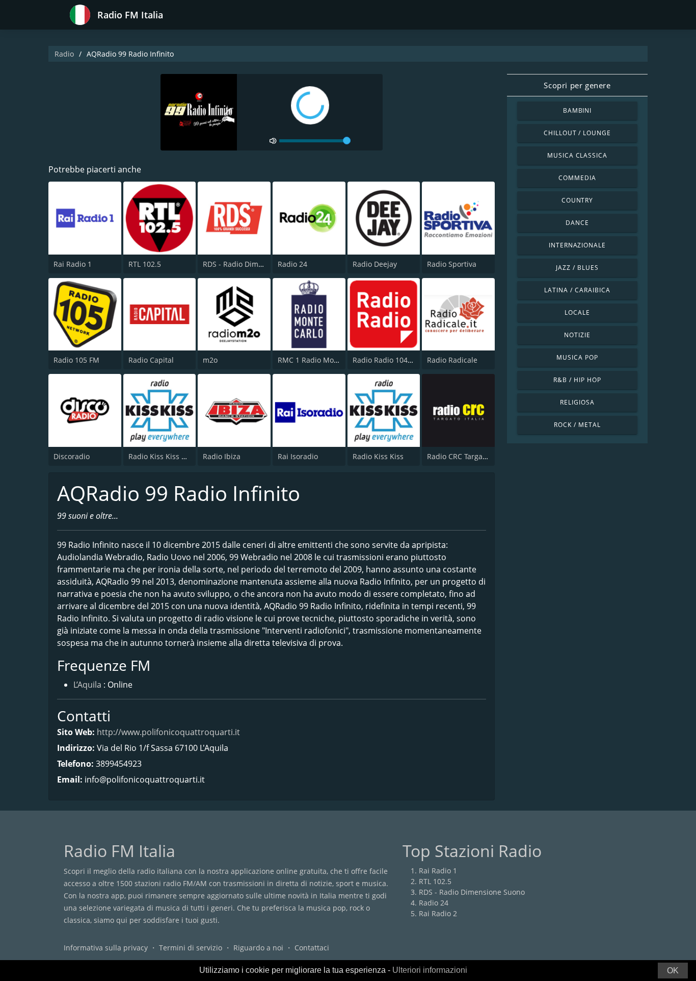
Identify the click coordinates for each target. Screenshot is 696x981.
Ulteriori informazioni (429, 970)
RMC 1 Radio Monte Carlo (321, 360)
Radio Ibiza (221, 456)
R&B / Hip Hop (577, 379)
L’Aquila (87, 684)
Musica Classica (577, 155)
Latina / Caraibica (577, 290)
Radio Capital (151, 360)
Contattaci (312, 947)
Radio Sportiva (451, 264)
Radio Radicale (452, 360)
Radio (64, 54)
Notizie (577, 335)
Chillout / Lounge (577, 133)
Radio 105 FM (76, 360)
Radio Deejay (375, 264)
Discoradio (71, 456)
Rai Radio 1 (72, 264)
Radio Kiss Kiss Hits (161, 456)
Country (577, 200)
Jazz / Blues (577, 267)
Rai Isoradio (298, 456)
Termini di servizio (190, 947)
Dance (577, 222)
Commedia (577, 177)
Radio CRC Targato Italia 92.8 (475, 456)
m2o (210, 360)
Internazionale (577, 245)
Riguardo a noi (258, 947)
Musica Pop (577, 357)
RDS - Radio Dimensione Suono (256, 264)
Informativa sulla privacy (106, 947)
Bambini (577, 110)
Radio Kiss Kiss (378, 456)
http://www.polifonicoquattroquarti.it (168, 732)
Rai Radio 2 (438, 913)
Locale (577, 312)
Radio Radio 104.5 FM (389, 360)
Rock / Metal (577, 424)
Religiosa (577, 402)
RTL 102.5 (144, 264)
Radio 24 (292, 264)
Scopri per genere (577, 85)
